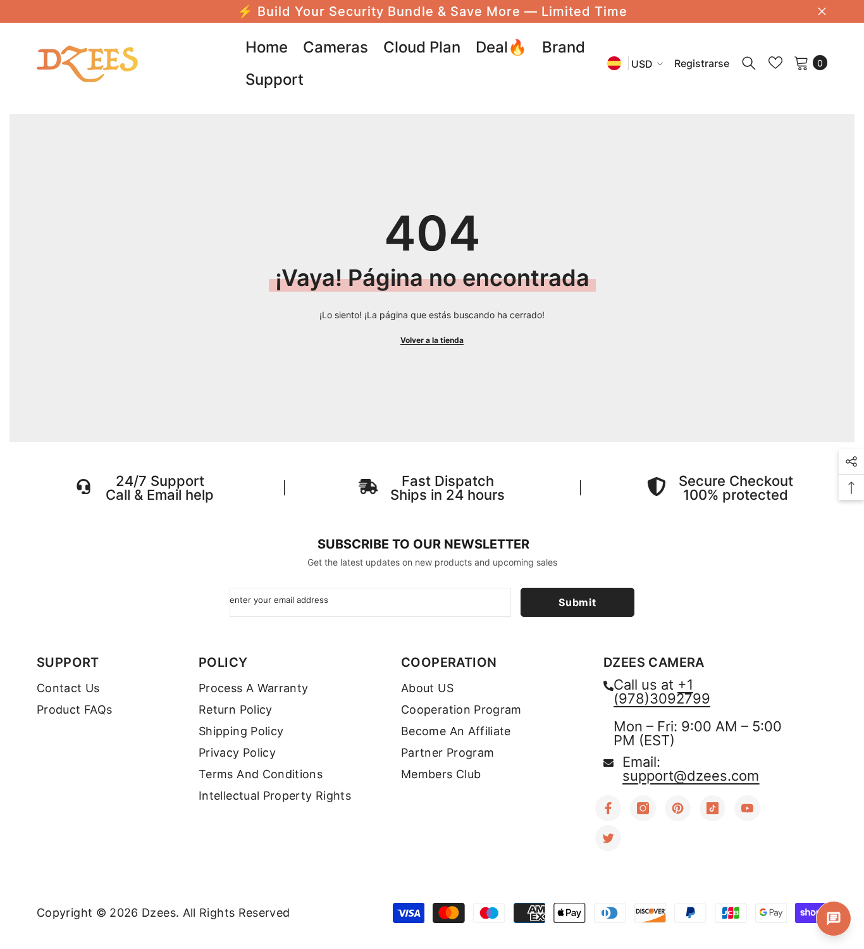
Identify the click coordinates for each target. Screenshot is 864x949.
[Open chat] (833, 918)
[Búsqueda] (749, 62)
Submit (577, 602)
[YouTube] (747, 808)
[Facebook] (608, 808)
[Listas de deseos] (775, 63)
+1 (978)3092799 (662, 691)
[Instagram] (643, 808)
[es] (614, 63)
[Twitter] (608, 838)
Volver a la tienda (432, 340)
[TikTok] (712, 808)
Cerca (822, 11)
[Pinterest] (678, 808)
